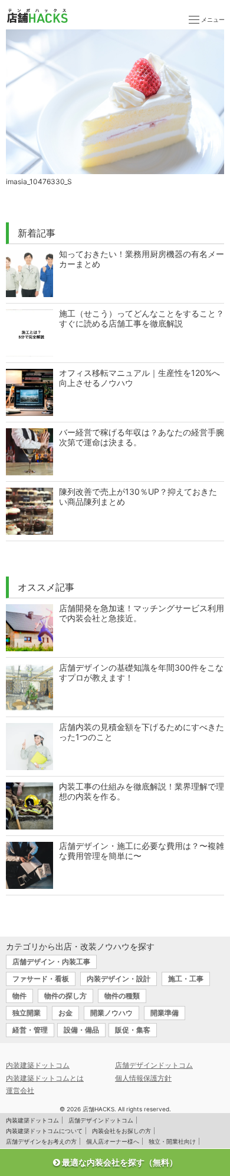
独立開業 (26, 1012)
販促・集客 (132, 1029)
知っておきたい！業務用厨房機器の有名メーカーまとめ (141, 259)
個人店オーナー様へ (112, 1141)
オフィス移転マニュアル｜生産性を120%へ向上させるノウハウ (139, 378)
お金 (65, 1012)
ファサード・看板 (40, 978)
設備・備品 (81, 1029)
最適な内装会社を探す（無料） (119, 1162)
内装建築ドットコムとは (45, 1078)
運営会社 (20, 1090)
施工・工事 (185, 978)
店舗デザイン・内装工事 (51, 961)
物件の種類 (122, 995)
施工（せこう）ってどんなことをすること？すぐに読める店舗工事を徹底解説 (141, 318)
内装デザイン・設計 (118, 978)
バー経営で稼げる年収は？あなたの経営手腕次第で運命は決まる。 (141, 437)
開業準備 (164, 1012)
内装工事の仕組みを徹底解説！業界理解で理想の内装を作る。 (141, 791)
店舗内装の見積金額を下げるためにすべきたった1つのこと (141, 732)
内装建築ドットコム (38, 1065)
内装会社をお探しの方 (121, 1130)
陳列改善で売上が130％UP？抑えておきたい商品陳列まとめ (138, 497)
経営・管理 (30, 1029)
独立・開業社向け (172, 1141)
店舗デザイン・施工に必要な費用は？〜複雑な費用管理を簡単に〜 (141, 851)
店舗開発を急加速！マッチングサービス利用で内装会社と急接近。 (141, 613)
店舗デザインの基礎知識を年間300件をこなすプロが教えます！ (141, 672)
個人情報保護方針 (143, 1078)
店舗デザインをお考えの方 (41, 1141)
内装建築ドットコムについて (44, 1130)
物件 (19, 995)
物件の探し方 (65, 995)
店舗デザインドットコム (154, 1065)
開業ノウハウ (111, 1012)
